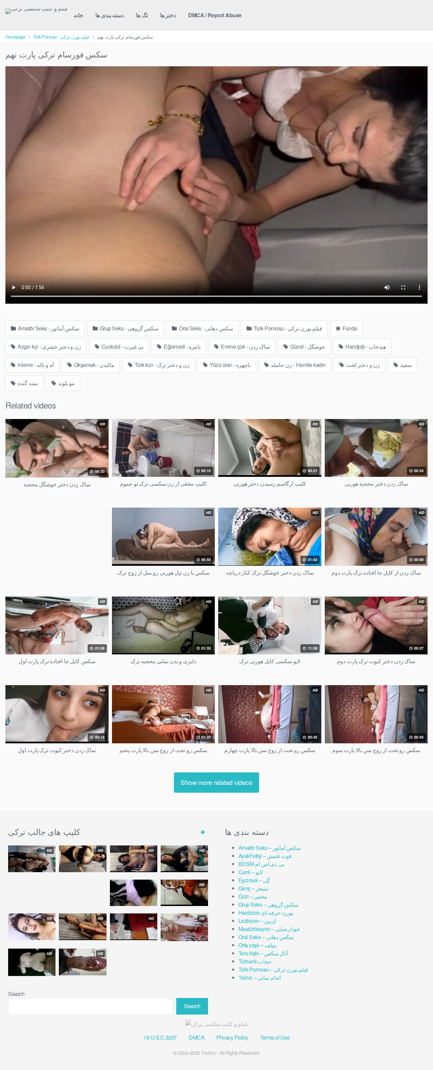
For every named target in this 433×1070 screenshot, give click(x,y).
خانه (78, 15)
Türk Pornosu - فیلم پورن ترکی (61, 36)
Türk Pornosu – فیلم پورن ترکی (273, 969)
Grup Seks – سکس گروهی (268, 904)
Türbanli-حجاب (255, 961)
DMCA (196, 1037)
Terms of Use (275, 1037)
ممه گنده (27, 383)
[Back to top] (414, 1048)
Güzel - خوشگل (307, 346)
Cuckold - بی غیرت (121, 346)
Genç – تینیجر (253, 888)
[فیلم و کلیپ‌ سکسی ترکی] (36, 11)
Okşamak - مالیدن (93, 365)
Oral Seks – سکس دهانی (266, 937)
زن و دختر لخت (362, 365)
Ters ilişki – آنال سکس (263, 953)
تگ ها (142, 15)
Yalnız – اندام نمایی (259, 977)
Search (16, 994)
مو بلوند (66, 383)
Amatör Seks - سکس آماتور (48, 328)
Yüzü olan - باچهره (230, 365)
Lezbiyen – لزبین (257, 921)
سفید (405, 365)
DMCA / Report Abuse (215, 15)
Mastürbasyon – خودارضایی (269, 929)
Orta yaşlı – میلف (257, 945)
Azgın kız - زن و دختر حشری (49, 346)
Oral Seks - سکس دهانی (205, 328)
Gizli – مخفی (252, 896)
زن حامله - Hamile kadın (298, 365)
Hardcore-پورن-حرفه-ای (265, 912)
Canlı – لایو (250, 872)
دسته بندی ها (109, 15)
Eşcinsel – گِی (254, 880)
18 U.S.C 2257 (160, 1037)
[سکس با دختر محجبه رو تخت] (133, 893)
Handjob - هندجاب (365, 346)
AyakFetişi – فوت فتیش (265, 856)
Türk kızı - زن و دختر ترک (161, 365)
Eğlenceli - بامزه (182, 346)
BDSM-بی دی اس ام (261, 864)
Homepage (15, 36)
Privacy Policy (232, 1037)
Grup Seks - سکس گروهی (128, 328)
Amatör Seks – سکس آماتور (269, 848)
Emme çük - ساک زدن (245, 346)
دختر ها (168, 15)
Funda (349, 328)
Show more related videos (216, 782)
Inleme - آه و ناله (35, 365)
